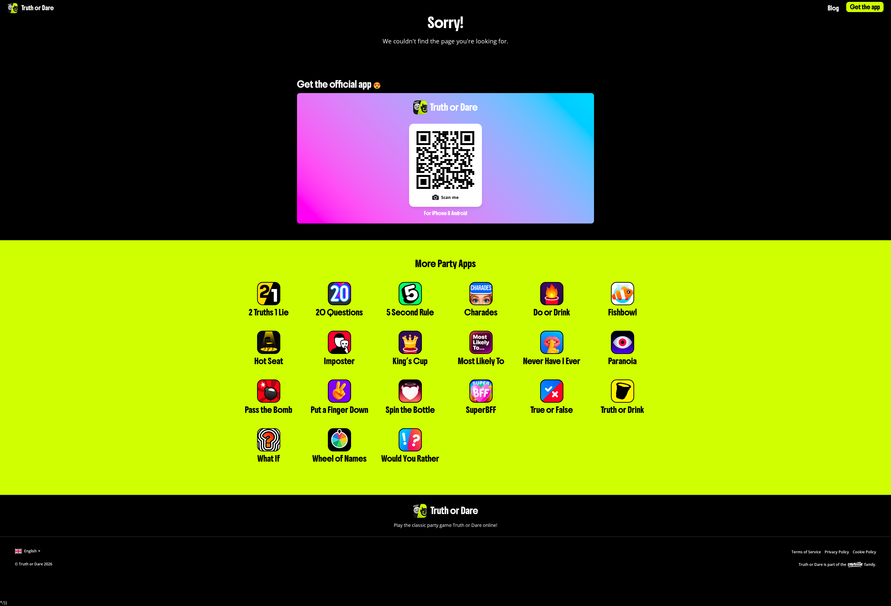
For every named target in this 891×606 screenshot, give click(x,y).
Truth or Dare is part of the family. (837, 564)
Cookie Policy (864, 551)
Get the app (865, 7)
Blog (833, 8)
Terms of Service (806, 551)
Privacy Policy (837, 551)
